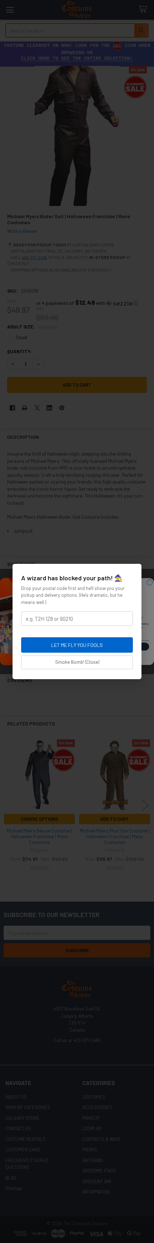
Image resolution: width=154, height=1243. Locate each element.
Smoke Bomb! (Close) (77, 662)
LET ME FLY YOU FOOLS (77, 645)
